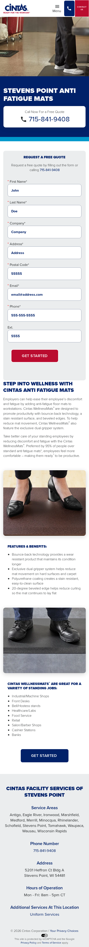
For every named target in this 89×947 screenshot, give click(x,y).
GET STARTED (44, 755)
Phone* (15, 306)
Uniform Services (44, 914)
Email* (14, 285)
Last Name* (18, 202)
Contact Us (82, 8)
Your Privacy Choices (64, 930)
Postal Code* (19, 264)
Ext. (10, 327)
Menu (58, 10)
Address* (16, 244)
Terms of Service (51, 943)
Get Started (35, 356)
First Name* (18, 181)
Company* (17, 223)
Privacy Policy (29, 943)
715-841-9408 (49, 119)
